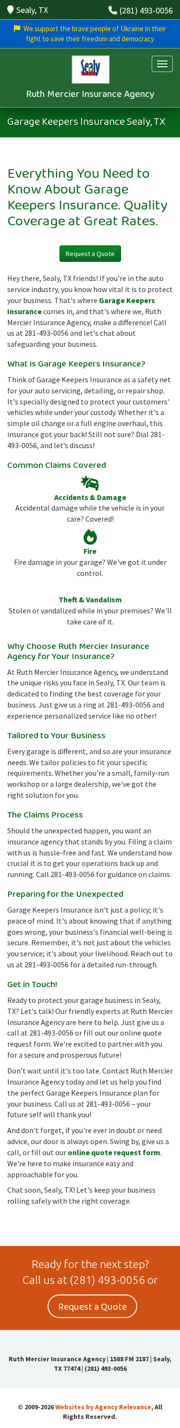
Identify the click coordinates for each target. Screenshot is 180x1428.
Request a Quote (90, 253)
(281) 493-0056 (146, 10)
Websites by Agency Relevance (103, 1407)
